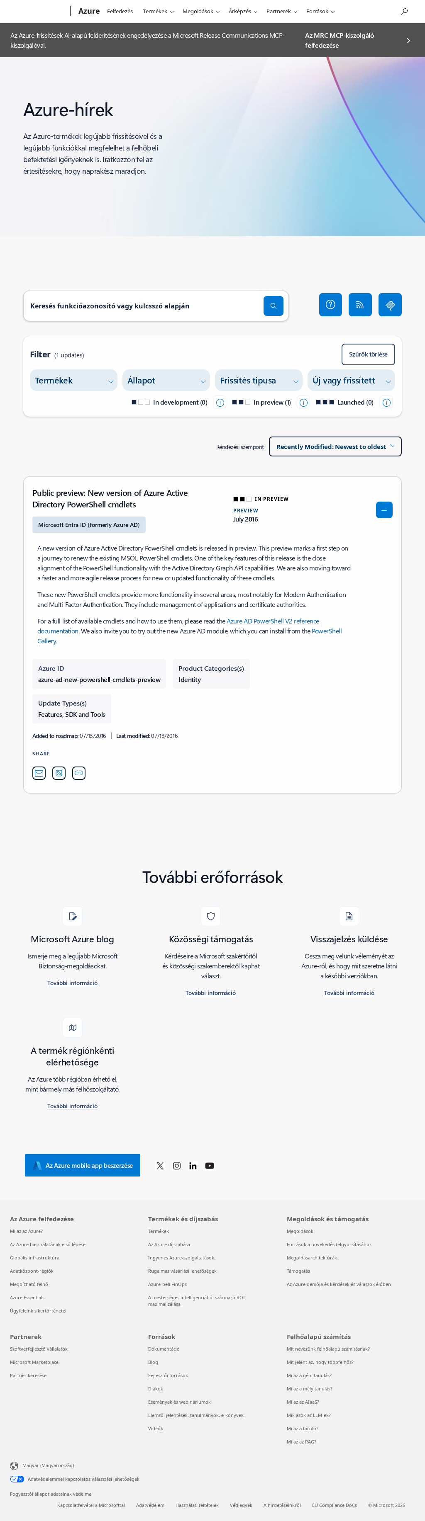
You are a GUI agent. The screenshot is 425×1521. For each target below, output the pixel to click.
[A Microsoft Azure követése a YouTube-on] (210, 1165)
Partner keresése (28, 1375)
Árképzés (240, 11)
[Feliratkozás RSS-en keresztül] (360, 304)
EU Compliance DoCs (334, 1505)
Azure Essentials (27, 1297)
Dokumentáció (164, 1349)
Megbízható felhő (29, 1284)
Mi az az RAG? (301, 1442)
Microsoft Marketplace (34, 1362)
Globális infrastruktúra (34, 1257)
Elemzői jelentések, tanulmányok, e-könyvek (196, 1415)
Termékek (155, 11)
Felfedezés (120, 11)
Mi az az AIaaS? (303, 1402)
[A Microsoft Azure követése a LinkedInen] (193, 1165)
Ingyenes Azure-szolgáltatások (181, 1257)
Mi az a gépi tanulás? (309, 1375)
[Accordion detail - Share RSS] (59, 773)
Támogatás (298, 1271)
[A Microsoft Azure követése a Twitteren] (160, 1165)
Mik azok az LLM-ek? (309, 1415)
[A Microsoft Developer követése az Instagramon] (177, 1165)
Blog (153, 1362)
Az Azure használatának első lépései (48, 1244)
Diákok (155, 1388)
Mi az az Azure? (26, 1231)
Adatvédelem (150, 1505)
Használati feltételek (197, 1505)
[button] (330, 304)
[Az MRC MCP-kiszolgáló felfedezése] (390, 304)
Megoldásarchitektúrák (312, 1257)
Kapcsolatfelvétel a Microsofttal (91, 1505)
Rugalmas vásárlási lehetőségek (182, 1271)
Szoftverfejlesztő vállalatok (39, 1349)
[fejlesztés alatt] (219, 402)
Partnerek (278, 11)
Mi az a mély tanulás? (309, 1388)
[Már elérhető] (386, 402)
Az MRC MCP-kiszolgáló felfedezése (339, 40)
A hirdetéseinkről (282, 1505)
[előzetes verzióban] (303, 402)
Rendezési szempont (240, 447)
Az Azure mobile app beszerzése (89, 1165)
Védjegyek (241, 1505)
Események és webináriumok (179, 1402)
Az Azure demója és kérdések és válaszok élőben (339, 1284)
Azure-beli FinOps (167, 1284)
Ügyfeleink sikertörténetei (38, 1311)
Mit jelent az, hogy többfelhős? (320, 1362)
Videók (155, 1428)
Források (317, 11)
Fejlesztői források (168, 1375)
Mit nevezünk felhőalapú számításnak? (328, 1349)
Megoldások (198, 11)
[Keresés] (273, 306)
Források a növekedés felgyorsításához (329, 1244)
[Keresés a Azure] (403, 10)
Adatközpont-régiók (32, 1271)
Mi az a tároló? (302, 1428)
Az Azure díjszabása (169, 1244)
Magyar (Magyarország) (48, 1465)
